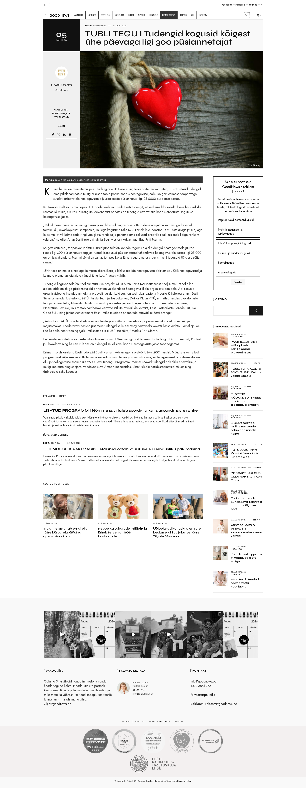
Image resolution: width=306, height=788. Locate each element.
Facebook (227, 4)
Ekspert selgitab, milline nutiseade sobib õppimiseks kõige (243, 428)
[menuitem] (78, 15)
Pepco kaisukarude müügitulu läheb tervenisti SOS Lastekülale (122, 532)
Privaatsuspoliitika (202, 694)
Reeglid (139, 721)
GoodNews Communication (178, 781)
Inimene (257, 467)
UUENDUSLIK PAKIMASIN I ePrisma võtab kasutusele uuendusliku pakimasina (121, 449)
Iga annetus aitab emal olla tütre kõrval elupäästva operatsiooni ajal (65, 532)
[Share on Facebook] (53, 134)
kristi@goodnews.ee (143, 694)
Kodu (88, 25)
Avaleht (126, 721)
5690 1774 (139, 690)
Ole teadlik (237, 336)
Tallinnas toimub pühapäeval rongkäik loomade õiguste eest (246, 504)
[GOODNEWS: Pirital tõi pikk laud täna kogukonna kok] (62, 634)
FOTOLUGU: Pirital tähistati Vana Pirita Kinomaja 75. (245, 453)
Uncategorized (239, 493)
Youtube (253, 4)
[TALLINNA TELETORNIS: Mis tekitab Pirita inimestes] (133, 634)
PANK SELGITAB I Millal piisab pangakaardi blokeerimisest (244, 347)
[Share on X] (58, 134)
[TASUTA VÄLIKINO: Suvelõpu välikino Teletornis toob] (205, 634)
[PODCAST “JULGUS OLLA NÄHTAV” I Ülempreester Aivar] (240, 634)
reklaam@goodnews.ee (221, 704)
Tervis (256, 519)
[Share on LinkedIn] (64, 134)
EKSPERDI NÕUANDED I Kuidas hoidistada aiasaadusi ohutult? (246, 399)
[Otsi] (256, 310)
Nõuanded (236, 388)
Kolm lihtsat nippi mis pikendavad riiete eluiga (246, 557)
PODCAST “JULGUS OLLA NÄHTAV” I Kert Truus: (246, 476)
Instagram (240, 4)
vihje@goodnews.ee (57, 704)
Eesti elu (55, 404)
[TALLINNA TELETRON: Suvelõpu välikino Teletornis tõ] (169, 634)
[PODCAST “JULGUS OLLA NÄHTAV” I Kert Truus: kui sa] (97, 634)
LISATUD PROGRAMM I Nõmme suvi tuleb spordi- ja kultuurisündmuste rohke (120, 410)
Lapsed (256, 363)
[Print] (70, 134)
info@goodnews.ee (203, 681)
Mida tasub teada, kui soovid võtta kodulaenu (246, 583)
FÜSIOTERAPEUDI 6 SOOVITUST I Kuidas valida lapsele (246, 372)
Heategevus (99, 25)
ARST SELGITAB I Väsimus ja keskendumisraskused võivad (247, 530)
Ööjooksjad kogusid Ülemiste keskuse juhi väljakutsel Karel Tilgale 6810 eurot (177, 532)
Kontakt (180, 721)
